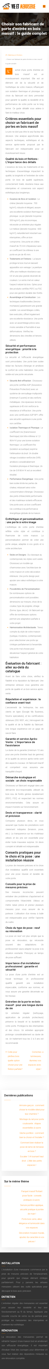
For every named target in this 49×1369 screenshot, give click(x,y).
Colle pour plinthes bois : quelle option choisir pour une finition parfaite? (15, 1060)
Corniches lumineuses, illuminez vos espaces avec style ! (34, 1060)
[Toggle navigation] (44, 6)
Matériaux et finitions (15, 55)
